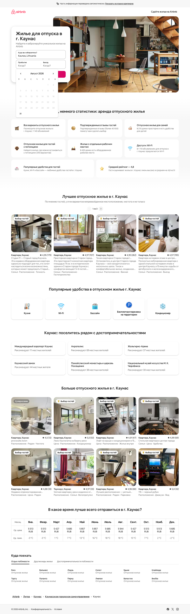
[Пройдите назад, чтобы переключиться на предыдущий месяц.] (21, 73)
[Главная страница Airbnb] (18, 11)
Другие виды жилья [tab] (43, 561)
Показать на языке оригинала (119, 3)
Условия (58, 609)
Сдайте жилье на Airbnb (164, 11)
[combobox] (40, 55)
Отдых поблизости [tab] (20, 561)
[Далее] (101, 209)
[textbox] (28, 65)
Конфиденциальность (41, 609)
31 (21, 113)
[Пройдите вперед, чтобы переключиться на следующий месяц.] (53, 73)
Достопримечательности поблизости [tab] (75, 561)
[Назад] (89, 209)
